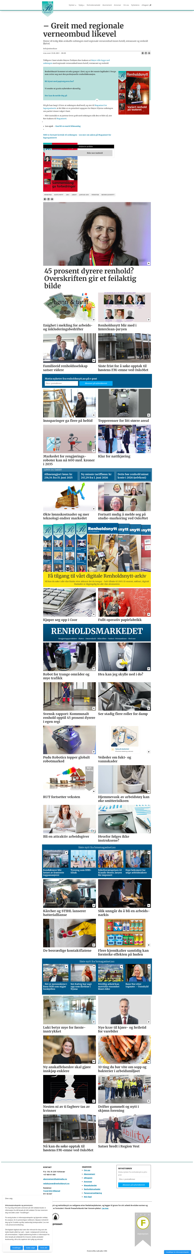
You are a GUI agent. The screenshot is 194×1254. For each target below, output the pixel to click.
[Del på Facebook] (142, 53)
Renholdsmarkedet (93, 5)
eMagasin (145, 5)
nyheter (48, 195)
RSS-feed (88, 1197)
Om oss (126, 5)
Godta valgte (30, 1248)
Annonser (117, 5)
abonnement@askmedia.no (55, 1179)
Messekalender (90, 1185)
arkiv (74, 195)
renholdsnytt (107, 195)
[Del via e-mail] (149, 53)
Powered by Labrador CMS (97, 1251)
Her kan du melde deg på (56, 96)
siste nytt (58, 195)
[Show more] (97, 100)
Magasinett (61, 118)
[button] (47, 861)
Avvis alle (43, 1248)
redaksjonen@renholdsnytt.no (56, 1183)
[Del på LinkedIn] (145, 53)
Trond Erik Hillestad (51, 1191)
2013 (67, 195)
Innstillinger (16, 1248)
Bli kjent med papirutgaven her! (59, 81)
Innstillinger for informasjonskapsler (177, 1252)
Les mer (105, 1208)
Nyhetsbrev (135, 5)
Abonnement (107, 5)
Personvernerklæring (93, 1193)
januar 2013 (84, 195)
